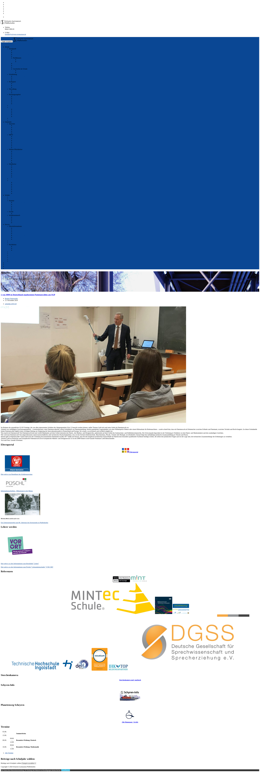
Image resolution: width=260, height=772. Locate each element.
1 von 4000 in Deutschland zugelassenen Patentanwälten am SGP (28, 295)
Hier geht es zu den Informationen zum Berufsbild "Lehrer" (20, 563)
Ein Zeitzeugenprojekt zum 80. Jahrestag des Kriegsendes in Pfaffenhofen (24, 523)
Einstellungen (65, 770)
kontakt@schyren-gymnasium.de (15, 34)
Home (7, 277)
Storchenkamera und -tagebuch (130, 680)
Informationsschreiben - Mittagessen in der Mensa (17, 491)
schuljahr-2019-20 (11, 304)
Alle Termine (9, 753)
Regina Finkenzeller (11, 298)
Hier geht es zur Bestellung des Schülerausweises (16, 474)
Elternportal (133, 452)
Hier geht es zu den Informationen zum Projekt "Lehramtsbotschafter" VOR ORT (27, 567)
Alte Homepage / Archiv (130, 722)
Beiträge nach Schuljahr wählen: (11, 763)
